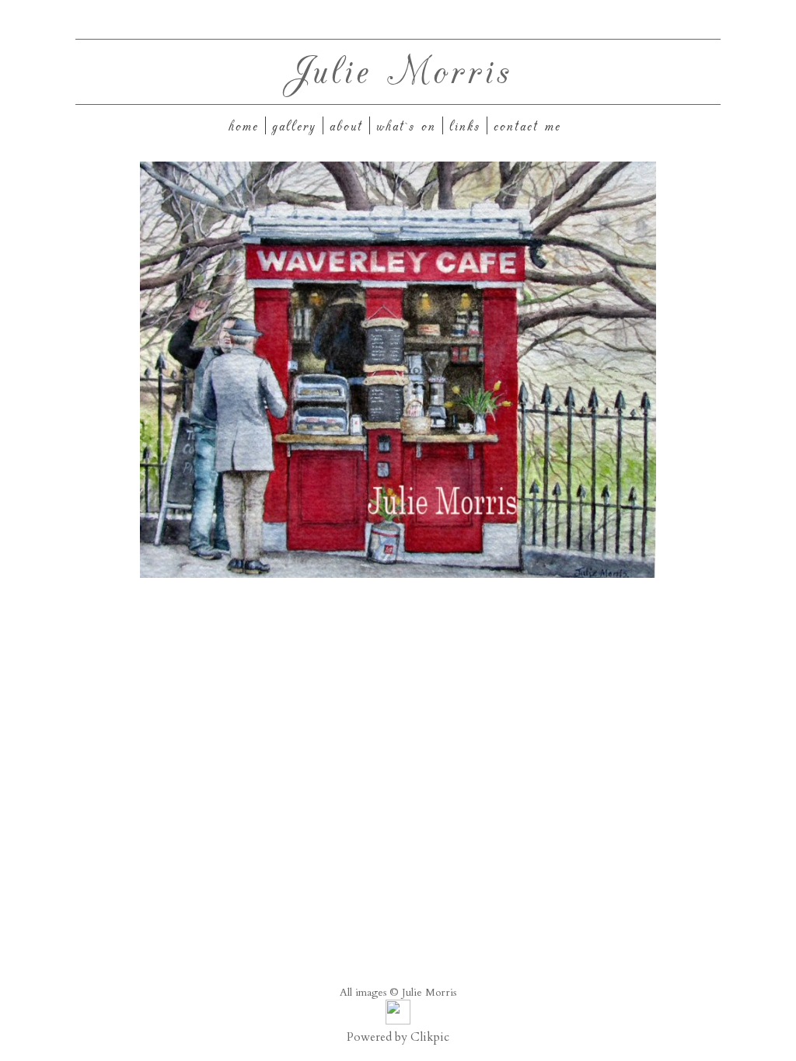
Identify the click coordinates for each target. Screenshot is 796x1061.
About (346, 125)
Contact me (527, 125)
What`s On (406, 125)
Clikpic (429, 1037)
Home (244, 125)
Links (464, 125)
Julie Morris (398, 68)
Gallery (294, 125)
